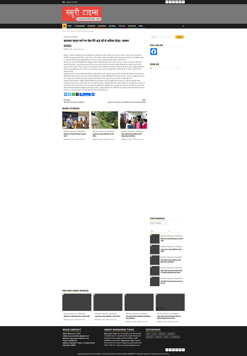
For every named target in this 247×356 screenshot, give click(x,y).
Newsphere (155, 354)
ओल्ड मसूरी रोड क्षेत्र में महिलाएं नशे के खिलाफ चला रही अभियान (131, 135)
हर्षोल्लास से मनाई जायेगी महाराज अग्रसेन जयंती (76, 316)
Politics (122, 26)
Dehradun (91, 26)
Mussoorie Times (79, 49)
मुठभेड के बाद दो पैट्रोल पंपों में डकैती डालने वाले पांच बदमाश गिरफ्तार (127, 101)
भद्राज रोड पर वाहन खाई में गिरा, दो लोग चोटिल (107, 316)
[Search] (183, 26)
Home (69, 26)
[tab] (158, 231)
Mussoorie (102, 26)
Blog (148, 334)
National (112, 26)
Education (132, 26)
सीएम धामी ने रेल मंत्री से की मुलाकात (74, 101)
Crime (141, 26)
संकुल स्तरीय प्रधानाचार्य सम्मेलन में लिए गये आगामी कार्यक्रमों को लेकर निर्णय (171, 272)
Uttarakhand (79, 26)
